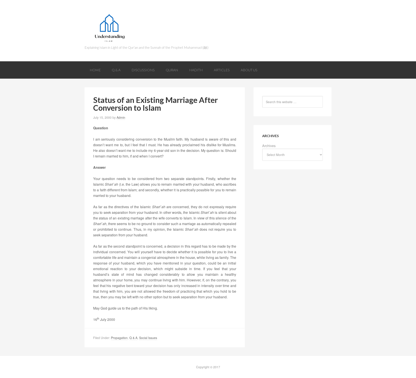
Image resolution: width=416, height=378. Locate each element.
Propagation (119, 338)
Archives (269, 145)
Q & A (133, 338)
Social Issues (148, 338)
